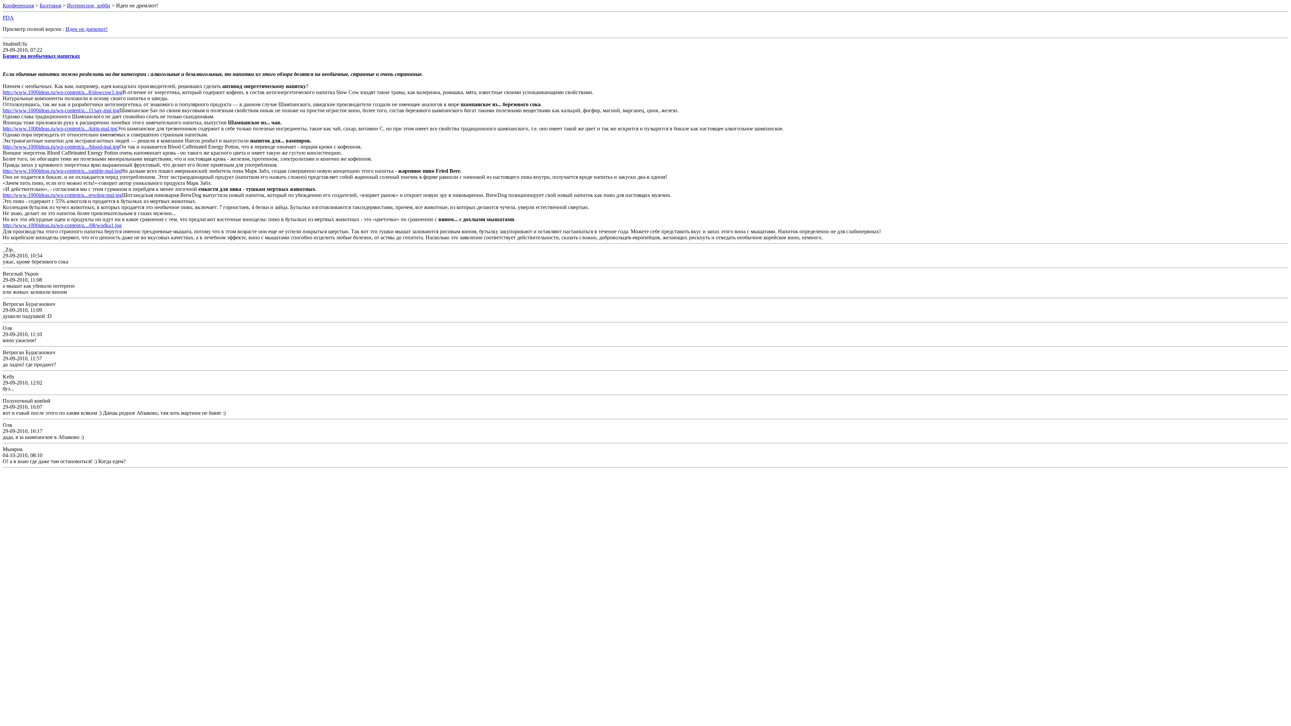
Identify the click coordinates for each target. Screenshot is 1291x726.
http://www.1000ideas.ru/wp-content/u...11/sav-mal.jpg (61, 110)
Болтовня (50, 5)
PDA (8, 18)
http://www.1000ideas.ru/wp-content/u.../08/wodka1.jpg (62, 225)
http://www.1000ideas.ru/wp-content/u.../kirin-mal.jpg (60, 128)
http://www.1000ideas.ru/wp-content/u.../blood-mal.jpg (61, 147)
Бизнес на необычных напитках (41, 56)
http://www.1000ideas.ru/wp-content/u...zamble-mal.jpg (62, 171)
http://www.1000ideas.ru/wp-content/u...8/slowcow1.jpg (62, 92)
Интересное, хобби (88, 5)
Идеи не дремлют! (87, 29)
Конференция (18, 5)
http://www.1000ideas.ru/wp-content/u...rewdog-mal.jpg (62, 195)
